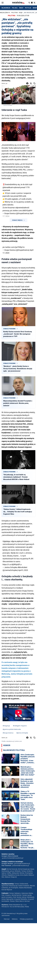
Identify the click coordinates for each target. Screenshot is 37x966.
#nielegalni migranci (20, 726)
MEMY (35, 8)
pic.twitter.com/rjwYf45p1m (14, 247)
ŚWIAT (21, 8)
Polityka (14, 12)
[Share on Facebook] (27, 83)
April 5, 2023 (23, 570)
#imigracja (6, 726)
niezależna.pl (5, 12)
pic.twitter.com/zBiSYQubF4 (21, 211)
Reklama (14, 919)
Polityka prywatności (26, 919)
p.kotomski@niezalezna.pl (20, 865)
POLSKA (14, 8)
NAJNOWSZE (6, 8)
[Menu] (2, 2)
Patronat (6, 919)
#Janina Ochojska (22, 733)
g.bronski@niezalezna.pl (22, 863)
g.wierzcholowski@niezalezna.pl (12, 858)
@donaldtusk (8, 187)
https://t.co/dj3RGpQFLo (12, 564)
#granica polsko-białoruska (12, 729)
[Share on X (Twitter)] (31, 83)
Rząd (20, 12)
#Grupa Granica (8, 733)
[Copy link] (34, 83)
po (6, 83)
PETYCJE (28, 8)
